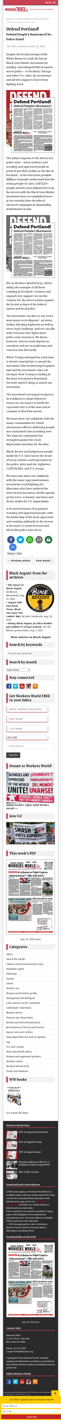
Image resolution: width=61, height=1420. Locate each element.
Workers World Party (17, 1066)
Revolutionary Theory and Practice (25, 1027)
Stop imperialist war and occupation (26, 1036)
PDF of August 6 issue (30, 1152)
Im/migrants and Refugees (20, 998)
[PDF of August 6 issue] (11, 1157)
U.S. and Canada (15, 1046)
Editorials (11, 973)
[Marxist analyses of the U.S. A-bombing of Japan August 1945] (11, 1167)
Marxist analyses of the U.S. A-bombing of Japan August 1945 (34, 1163)
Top (8, 1041)
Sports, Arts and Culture (19, 1032)
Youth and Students (17, 1071)
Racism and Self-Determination (23, 1022)
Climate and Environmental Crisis (24, 964)
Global (9, 983)
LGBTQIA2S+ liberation (18, 1007)
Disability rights (15, 968)
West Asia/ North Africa (19, 1051)
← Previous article (19, 560)
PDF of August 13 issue (30, 1142)
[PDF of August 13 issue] (11, 1147)
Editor (14, 46)
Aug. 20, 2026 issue (30, 939)
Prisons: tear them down (19, 1017)
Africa (9, 954)
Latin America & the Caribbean (23, 1002)
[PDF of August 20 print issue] (11, 1137)
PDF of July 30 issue (29, 1172)
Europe (10, 978)
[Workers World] (30, 9)
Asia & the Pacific (15, 959)
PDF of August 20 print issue (33, 1132)
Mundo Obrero (14, 1012)
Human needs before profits (21, 993)
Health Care (12, 988)
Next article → (44, 560)
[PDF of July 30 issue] (11, 1177)
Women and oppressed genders (23, 1056)
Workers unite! (14, 1061)
